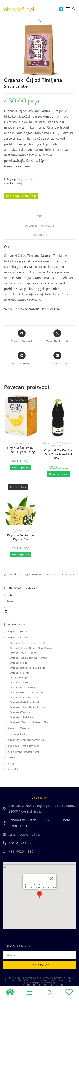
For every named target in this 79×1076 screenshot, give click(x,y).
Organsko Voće (18, 662)
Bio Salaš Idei (15, 769)
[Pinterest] (34, 985)
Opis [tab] (39, 216)
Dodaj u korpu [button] (58, 473)
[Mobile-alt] (56, 985)
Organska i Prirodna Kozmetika (26, 740)
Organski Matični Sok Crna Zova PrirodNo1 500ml (58, 454)
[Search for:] (72, 9)
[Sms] (62, 985)
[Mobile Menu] (66, 9)
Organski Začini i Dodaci (23, 652)
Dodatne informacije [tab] (39, 225)
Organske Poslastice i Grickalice (27, 667)
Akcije (11, 757)
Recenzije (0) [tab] (39, 235)
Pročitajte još (20, 467)
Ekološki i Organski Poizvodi (24, 746)
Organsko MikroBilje (19, 728)
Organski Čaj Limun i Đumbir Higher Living (21, 450)
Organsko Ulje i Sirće (21, 717)
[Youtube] (28, 985)
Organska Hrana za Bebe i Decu (27, 692)
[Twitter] (39, 985)
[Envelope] (51, 985)
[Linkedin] (45, 985)
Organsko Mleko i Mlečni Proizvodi (29, 707)
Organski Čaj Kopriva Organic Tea (21, 537)
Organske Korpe (17, 631)
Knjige (11, 763)
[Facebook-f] (17, 985)
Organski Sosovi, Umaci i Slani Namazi (31, 648)
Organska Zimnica (20, 712)
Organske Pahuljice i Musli (24, 702)
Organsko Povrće (19, 672)
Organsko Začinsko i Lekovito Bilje (29, 722)
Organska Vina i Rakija (22, 687)
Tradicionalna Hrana (19, 734)
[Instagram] (23, 985)
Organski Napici (27, 179)
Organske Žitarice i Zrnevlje (25, 697)
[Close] (51, 878)
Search (8, 595)
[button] (39, 20)
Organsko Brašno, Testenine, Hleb (29, 643)
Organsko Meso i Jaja (21, 682)
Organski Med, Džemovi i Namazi (28, 657)
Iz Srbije (18, 183)
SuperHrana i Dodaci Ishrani (62, 444)
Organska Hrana (17, 637)
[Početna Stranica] (5, 574)
